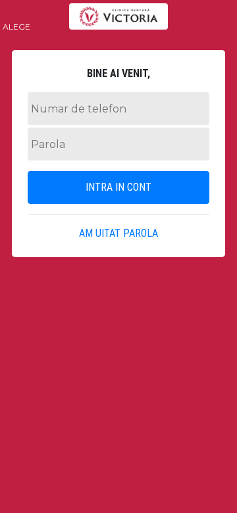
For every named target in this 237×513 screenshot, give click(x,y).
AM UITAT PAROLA (118, 233)
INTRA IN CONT (118, 187)
